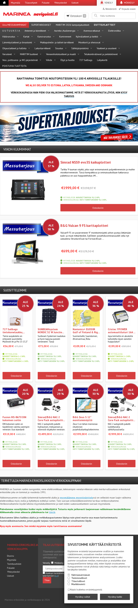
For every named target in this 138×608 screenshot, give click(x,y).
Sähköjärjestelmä (80, 48)
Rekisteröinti (111, 9)
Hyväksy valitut (82, 596)
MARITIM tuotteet (29, 54)
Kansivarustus (44, 36)
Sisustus (59, 48)
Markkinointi (78, 584)
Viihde (49, 60)
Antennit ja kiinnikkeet (35, 30)
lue (56, 576)
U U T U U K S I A (11, 30)
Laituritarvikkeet (42, 48)
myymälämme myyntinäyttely (76, 497)
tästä (52, 512)
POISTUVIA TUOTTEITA (14, 65)
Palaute (45, 2)
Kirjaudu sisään (129, 9)
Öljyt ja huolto (67, 60)
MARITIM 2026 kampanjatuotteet (72, 24)
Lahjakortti (102, 60)
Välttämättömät (80, 574)
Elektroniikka (114, 30)
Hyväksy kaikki (115, 596)
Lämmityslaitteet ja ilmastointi (17, 42)
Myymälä (15, 2)
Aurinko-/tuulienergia (64, 30)
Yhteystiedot (60, 2)
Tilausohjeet (31, 2)
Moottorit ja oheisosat (89, 42)
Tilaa (46, 580)
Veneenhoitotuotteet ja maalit (61, 54)
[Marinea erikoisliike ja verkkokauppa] (31, 13)
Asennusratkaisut (91, 30)
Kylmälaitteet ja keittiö (87, 36)
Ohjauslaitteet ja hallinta (14, 48)
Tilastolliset (78, 581)
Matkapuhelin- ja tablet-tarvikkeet (57, 42)
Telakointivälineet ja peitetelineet (101, 54)
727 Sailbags (85, 60)
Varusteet (7, 54)
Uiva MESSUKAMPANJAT (14, 24)
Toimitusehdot (14, 563)
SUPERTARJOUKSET (41, 24)
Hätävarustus (8, 36)
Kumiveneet (65, 36)
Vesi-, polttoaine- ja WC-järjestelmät (20, 60)
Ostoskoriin (98, 207)
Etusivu (10, 555)
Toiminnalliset (79, 577)
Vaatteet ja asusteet (106, 48)
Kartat (26, 36)
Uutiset (75, 2)
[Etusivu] (4, 3)
